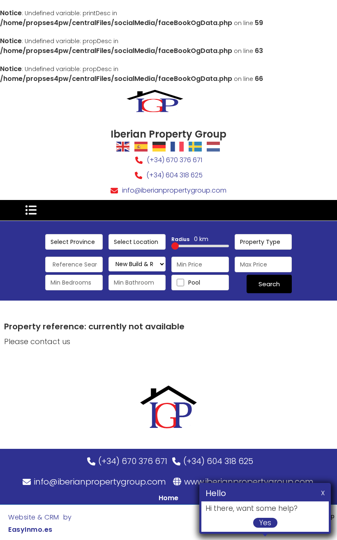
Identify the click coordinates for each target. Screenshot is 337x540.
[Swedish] (196, 146)
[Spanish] (141, 146)
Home (168, 498)
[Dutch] (214, 146)
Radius (189, 239)
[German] (159, 146)
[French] (177, 146)
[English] (123, 146)
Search (269, 284)
